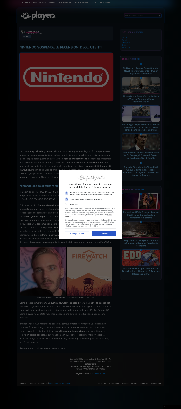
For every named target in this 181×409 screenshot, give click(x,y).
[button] (90, 204)
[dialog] (90, 204)
